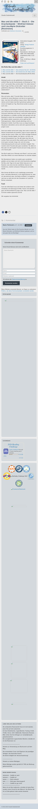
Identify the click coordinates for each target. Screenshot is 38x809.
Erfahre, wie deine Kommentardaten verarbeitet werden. (17, 291)
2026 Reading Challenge (13, 445)
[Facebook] (2, 1)
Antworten (28, 225)
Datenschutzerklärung (18, 279)
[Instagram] (5, 1)
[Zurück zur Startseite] (19, 8)
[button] (3, 212)
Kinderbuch (12, 31)
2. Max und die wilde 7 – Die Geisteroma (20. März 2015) (18, 71)
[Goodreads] (8, 1)
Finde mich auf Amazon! (27, 63)
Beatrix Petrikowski (8, 225)
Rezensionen (18, 31)
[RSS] (11, 1)
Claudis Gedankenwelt (7, 15)
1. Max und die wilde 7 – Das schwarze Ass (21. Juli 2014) (18, 70)
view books (21, 457)
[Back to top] (34, 805)
